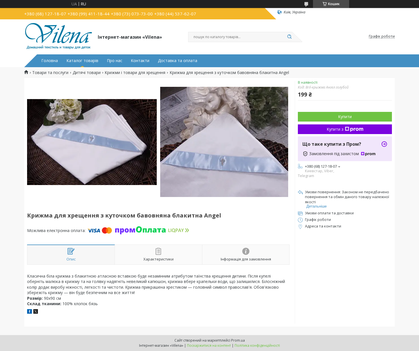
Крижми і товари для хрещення (135, 72)
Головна (49, 61)
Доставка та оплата (177, 61)
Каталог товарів (82, 61)
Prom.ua (238, 340)
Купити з (335, 129)
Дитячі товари (87, 72)
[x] (35, 312)
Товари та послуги (50, 72)
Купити (345, 116)
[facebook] (29, 312)
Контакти (140, 61)
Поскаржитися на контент (209, 345)
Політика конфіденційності (257, 345)
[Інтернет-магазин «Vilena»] (58, 36)
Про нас (114, 61)
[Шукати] (289, 37)
